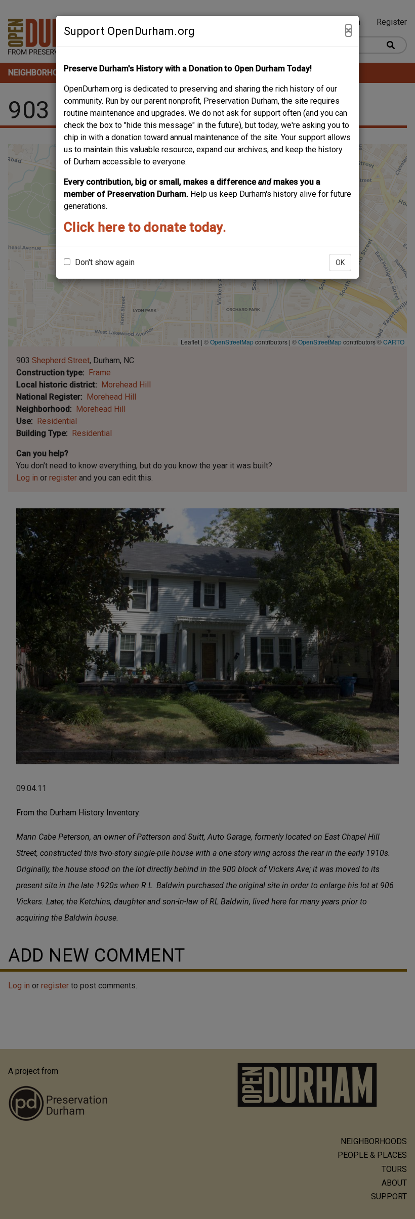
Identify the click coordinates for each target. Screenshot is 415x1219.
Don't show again (104, 262)
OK (340, 262)
